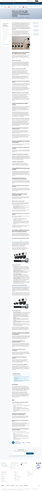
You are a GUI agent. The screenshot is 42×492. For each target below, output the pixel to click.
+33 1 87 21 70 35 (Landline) (5, 465)
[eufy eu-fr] (2, 5)
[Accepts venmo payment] (39, 467)
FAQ (3, 42)
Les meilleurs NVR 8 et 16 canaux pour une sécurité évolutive (6, 36)
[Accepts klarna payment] (38, 468)
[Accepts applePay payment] (39, 465)
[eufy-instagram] (36, 463)
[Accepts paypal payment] (36, 467)
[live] (37, 5)
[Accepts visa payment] (36, 468)
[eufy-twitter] (40, 463)
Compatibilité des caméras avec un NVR (5, 32)
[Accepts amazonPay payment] (36, 465)
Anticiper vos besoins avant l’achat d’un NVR (6, 34)
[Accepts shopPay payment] (38, 467)
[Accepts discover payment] (36, 466)
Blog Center (15, 9)
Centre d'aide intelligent (16, 475)
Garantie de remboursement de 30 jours (16, 465)
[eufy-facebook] (38, 463)
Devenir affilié (2, 479)
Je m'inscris (30, 453)
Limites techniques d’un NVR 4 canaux (6, 28)
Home (12, 9)
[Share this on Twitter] (23, 442)
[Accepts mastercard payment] (39, 466)
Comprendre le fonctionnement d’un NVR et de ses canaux (5, 26)
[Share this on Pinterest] (27, 442)
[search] (35, 5)
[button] (37, 5)
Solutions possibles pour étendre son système (6, 30)
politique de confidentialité (25, 455)
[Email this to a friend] (29, 442)
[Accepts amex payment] (38, 465)
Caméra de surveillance (20, 9)
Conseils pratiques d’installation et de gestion (5, 39)
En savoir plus (36, 30)
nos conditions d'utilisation (18, 455)
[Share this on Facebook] (25, 442)
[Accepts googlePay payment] (38, 466)
